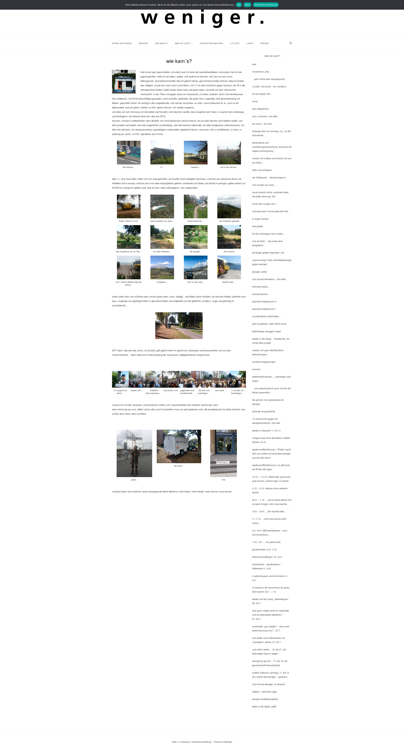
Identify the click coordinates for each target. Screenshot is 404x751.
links (250, 43)
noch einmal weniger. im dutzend (268, 684)
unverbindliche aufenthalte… (266, 316)
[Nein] (400, 4)
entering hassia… (261, 286)
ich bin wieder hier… (262, 93)
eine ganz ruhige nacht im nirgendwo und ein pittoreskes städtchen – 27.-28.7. (270, 614)
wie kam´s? (161, 43)
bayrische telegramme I (264, 308)
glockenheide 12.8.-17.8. (264, 549)
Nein (247, 4)
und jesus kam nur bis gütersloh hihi (270, 211)
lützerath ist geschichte (263, 411)
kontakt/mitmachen (211, 43)
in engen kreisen (260, 218)
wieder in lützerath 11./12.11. (266, 430)
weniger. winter (259, 271)
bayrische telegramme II (264, 301)
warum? (143, 43)
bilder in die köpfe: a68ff (264, 706)
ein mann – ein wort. (262, 123)
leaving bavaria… (261, 294)
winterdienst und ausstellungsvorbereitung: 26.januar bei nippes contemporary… (272, 146)
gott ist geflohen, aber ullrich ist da (269, 323)
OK (239, 4)
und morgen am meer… (264, 184)
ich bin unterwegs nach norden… (268, 233)
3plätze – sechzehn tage (264, 691)
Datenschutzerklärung (201, 741)
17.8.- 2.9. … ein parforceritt (266, 542)
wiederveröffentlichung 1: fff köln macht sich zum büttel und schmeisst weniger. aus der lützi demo (271, 453)
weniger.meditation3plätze (265, 699)
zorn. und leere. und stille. (265, 116)
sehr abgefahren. (260, 108)
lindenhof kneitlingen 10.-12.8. (267, 556)
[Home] (202, 31)
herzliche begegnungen (264, 361)
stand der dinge (122, 43)
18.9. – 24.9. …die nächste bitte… (269, 511)
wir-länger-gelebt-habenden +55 (268, 252)
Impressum (185, 741)
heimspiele (257, 226)
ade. (254, 64)
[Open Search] (290, 43)
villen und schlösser (262, 170)
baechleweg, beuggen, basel (266, 331)
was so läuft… (184, 43)
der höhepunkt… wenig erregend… (269, 177)
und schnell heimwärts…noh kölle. (269, 279)
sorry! (255, 101)
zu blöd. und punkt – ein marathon (269, 86)
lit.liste (235, 43)
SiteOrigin (227, 741)
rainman (256, 369)
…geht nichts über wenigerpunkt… (269, 79)
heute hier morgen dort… (264, 203)
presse (264, 43)
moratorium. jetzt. (261, 71)
